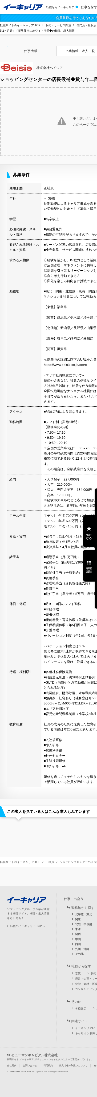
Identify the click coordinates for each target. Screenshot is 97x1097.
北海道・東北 (83, 914)
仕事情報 (30, 51)
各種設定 (80, 1008)
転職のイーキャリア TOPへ (27, 926)
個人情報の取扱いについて (73, 1065)
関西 (78, 934)
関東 (78, 919)
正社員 (50, 862)
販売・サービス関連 (58, 25)
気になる (89, 536)
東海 (78, 929)
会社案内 (11, 1065)
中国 (78, 939)
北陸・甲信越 (83, 924)
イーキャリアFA (85, 1028)
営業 (78, 973)
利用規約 (48, 1065)
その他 (79, 954)
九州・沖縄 (82, 949)
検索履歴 (89, 570)
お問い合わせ (30, 1065)
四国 (78, 944)
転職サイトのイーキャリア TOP (20, 25)
